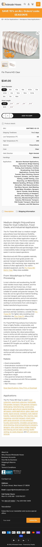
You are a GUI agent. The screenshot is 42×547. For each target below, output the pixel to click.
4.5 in (30, 89)
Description (9, 211)
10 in (25, 93)
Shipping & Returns (8, 462)
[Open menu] (38, 4)
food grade (32, 402)
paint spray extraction (11, 420)
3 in (11, 93)
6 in (23, 89)
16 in (16, 96)
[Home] (2, 19)
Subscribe (33, 520)
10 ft (30, 103)
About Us (5, 452)
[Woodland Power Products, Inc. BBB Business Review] (12, 472)
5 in (37, 89)
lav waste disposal (16, 432)
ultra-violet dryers (17, 427)
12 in (18, 93)
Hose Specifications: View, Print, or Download (20, 388)
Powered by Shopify (29, 544)
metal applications (18, 411)
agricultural (8, 409)
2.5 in (5, 93)
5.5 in (32, 93)
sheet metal (30, 418)
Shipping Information (27, 211)
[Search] (25, 4)
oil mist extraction (26, 420)
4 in (16, 89)
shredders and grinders (28, 423)
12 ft (11, 103)
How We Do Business (9, 460)
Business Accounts (8, 457)
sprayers (7, 427)
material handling (16, 416)
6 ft (18, 103)
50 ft (4, 107)
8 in (10, 89)
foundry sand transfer (11, 423)
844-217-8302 (10, 501)
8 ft (24, 103)
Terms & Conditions (9, 467)
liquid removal (14, 414)
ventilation (23, 414)
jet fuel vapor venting (21, 429)
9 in (4, 96)
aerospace (7, 411)
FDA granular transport (28, 404)
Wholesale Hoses (17, 544)
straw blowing (9, 425)
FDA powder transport (11, 404)
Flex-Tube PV (19, 316)
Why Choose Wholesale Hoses (13, 455)
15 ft (11, 107)
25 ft (4, 103)
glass (28, 411)
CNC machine (28, 416)
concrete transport (18, 418)
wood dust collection (19, 402)
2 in (4, 89)
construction (29, 407)
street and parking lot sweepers (25, 425)
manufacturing (18, 407)
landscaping (8, 407)
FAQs (3, 465)
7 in (10, 96)
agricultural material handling (23, 409)
